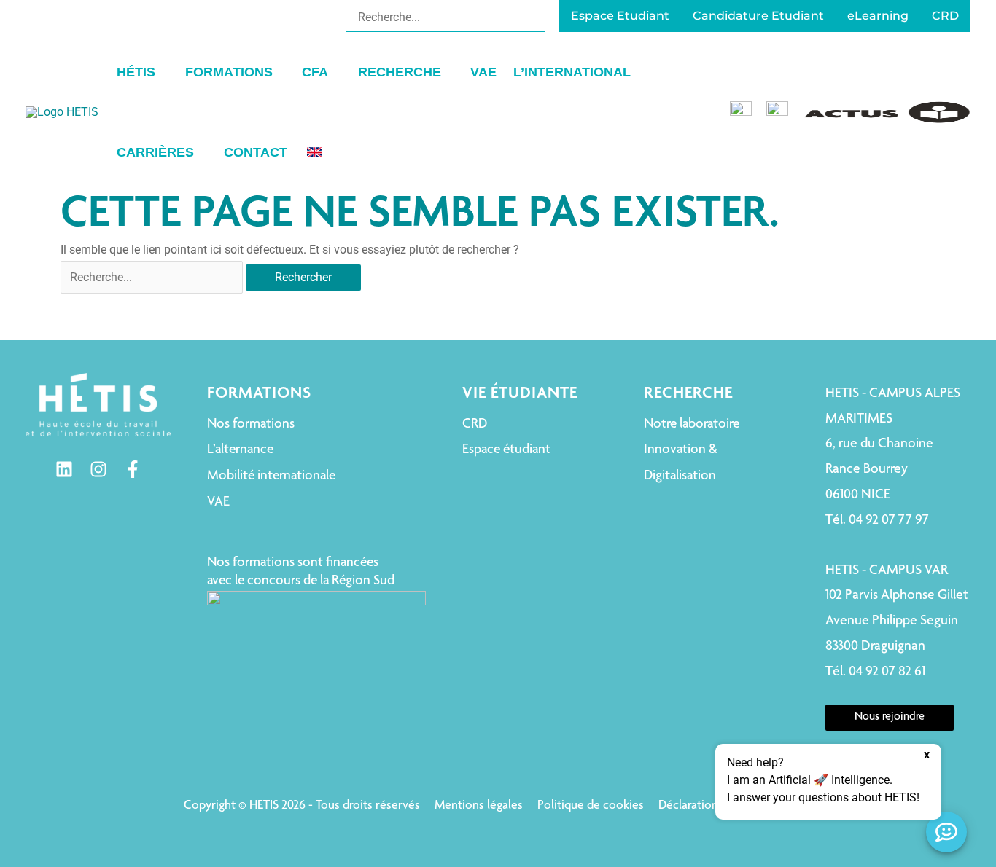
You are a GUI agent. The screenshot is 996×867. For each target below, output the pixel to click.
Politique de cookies (590, 805)
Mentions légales (479, 805)
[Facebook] (132, 469)
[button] (161, 72)
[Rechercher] (535, 17)
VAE (218, 502)
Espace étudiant (506, 450)
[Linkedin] (64, 469)
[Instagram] (98, 469)
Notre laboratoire (691, 424)
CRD (474, 424)
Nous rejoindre (890, 717)
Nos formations (251, 424)
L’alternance (240, 450)
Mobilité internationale (271, 476)
